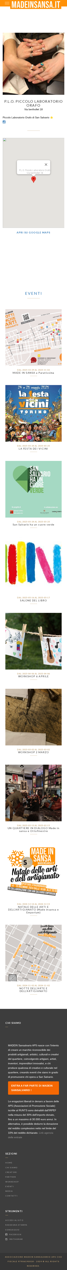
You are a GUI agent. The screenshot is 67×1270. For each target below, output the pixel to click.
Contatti (11, 1196)
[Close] (46, 164)
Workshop (12, 1182)
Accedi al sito (14, 1220)
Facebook (15, 1234)
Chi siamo (11, 1167)
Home (8, 1163)
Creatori (11, 1172)
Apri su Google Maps (33, 232)
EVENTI (33, 293)
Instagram (16, 1239)
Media (9, 1191)
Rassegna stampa (16, 1225)
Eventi (9, 1186)
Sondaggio (12, 1230)
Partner (10, 1177)
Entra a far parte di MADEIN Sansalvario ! (32, 1088)
